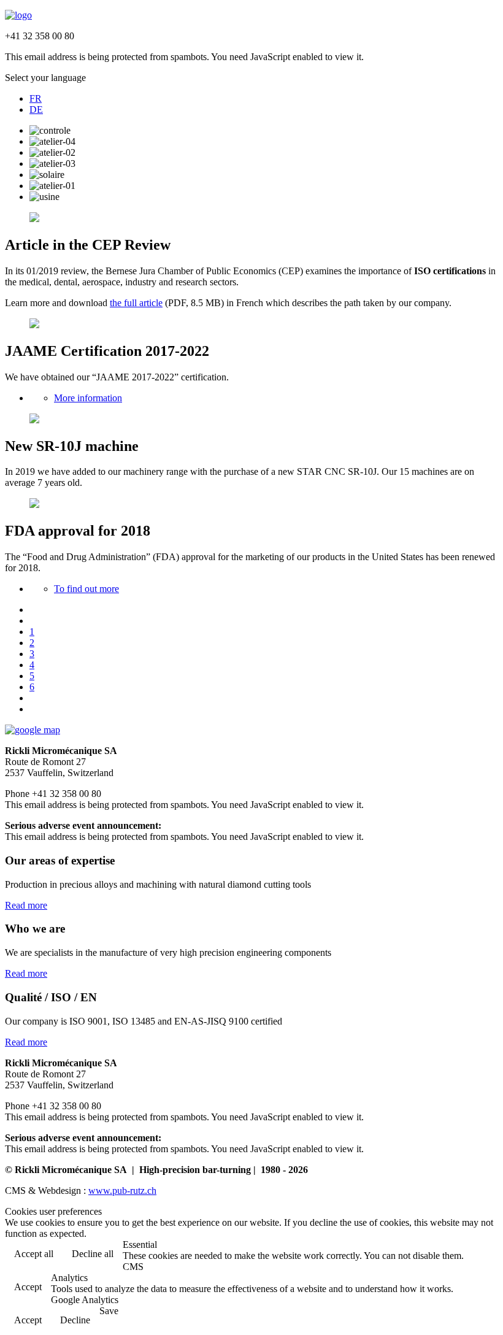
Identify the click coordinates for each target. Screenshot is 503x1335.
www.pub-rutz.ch (122, 1190)
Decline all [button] (92, 1253)
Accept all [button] (33, 1253)
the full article (136, 303)
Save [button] (108, 1311)
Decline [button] (75, 1320)
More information (88, 398)
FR (35, 98)
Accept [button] (28, 1287)
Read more (26, 905)
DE (36, 109)
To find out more (86, 588)
